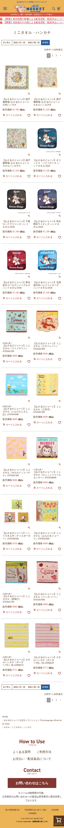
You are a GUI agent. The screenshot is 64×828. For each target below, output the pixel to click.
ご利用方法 (44, 752)
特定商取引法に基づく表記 (35, 810)
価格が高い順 (34, 42)
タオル (7, 727)
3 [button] (56, 55)
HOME (5, 717)
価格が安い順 (19, 42)
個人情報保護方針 (12, 810)
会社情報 (55, 810)
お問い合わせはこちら (32, 783)
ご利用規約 (32, 813)
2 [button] (52, 55)
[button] (60, 55)
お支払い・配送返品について (32, 758)
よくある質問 (22, 752)
